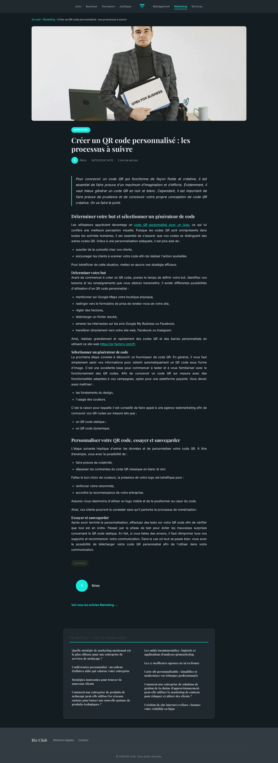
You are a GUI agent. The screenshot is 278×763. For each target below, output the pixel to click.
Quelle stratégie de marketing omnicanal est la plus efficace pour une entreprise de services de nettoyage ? (101, 654)
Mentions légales (63, 740)
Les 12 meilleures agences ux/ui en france (171, 663)
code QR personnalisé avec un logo (161, 225)
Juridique (125, 6)
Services (197, 6)
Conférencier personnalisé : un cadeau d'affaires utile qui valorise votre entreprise (101, 669)
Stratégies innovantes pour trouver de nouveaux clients (97, 682)
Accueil (36, 19)
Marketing (180, 6)
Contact (83, 740)
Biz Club (39, 740)
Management (161, 6)
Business (91, 6)
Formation (108, 6)
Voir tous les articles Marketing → (94, 605)
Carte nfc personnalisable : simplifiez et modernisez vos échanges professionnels (171, 673)
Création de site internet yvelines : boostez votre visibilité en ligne (172, 707)
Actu (78, 6)
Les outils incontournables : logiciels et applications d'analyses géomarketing (170, 652)
